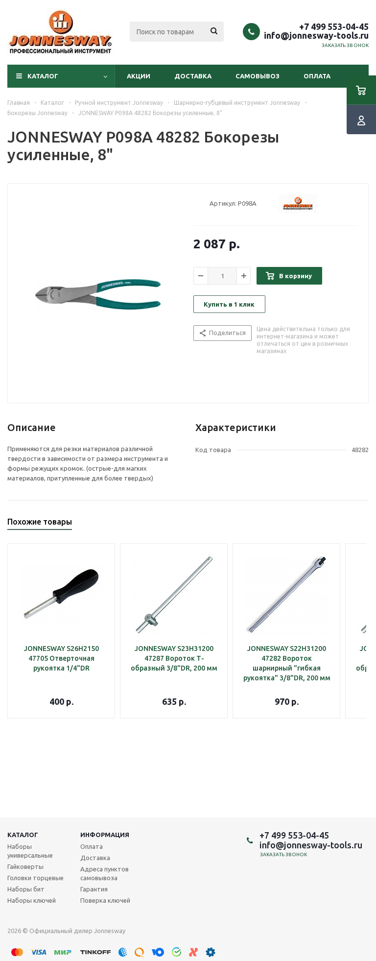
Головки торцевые (35, 877)
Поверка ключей (105, 900)
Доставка (193, 75)
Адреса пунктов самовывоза (104, 873)
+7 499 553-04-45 (334, 26)
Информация (104, 834)
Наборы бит (26, 889)
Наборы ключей (31, 900)
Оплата (317, 75)
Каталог (42, 75)
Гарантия (94, 889)
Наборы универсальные (30, 851)
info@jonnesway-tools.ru (316, 35)
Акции (138, 75)
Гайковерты (25, 866)
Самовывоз (257, 75)
